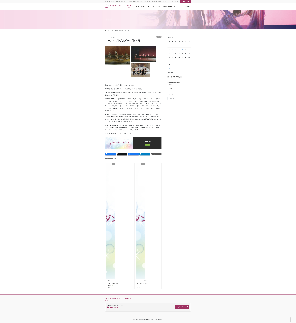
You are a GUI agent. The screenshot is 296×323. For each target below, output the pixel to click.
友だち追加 (187, 1)
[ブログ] (110, 220)
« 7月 (169, 68)
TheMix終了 (171, 88)
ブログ (158, 36)
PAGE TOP (288, 312)
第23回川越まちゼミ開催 (174, 82)
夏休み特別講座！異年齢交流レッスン (177, 77)
